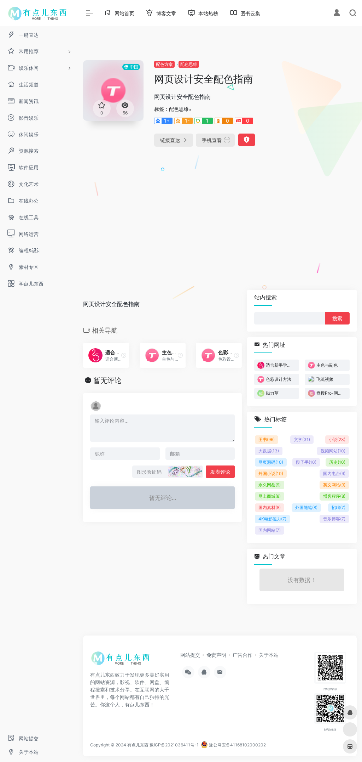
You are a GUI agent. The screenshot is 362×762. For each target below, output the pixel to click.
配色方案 (164, 64)
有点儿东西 (137, 744)
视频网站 (333, 450)
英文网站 (334, 484)
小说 (337, 439)
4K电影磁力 (272, 518)
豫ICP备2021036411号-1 (174, 744)
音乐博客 (334, 518)
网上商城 (269, 496)
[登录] (336, 13)
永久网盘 (269, 484)
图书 (266, 439)
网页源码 (270, 462)
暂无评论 (107, 380)
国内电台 (334, 473)
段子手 (306, 462)
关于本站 (269, 655)
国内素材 (269, 507)
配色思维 (188, 64)
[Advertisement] (315, 166)
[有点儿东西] (122, 660)
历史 (337, 462)
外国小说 (270, 473)
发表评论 (220, 472)
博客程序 (334, 496)
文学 (302, 439)
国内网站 (269, 530)
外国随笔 (306, 507)
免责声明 (216, 655)
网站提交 (190, 655)
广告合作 (242, 655)
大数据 (268, 450)
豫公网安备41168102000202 (237, 744)
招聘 (338, 507)
